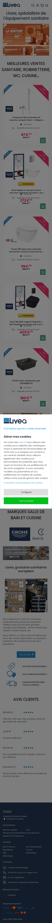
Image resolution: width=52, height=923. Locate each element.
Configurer (26, 492)
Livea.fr (22, 442)
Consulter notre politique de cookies (23, 482)
